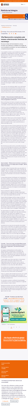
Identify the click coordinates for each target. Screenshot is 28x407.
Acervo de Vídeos (14, 301)
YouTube (6, 301)
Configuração (5, 401)
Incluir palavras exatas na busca (18, 19)
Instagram (16, 300)
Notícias (15, 25)
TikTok (22, 300)
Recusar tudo (5, 404)
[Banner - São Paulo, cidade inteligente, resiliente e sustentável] (14, 340)
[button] (19, 327)
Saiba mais (16, 398)
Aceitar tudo (14, 401)
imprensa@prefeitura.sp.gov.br (16, 298)
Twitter (11, 300)
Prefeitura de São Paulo (6, 25)
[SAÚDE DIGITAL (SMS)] (14, 314)
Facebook (5, 300)
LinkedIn (22, 301)
